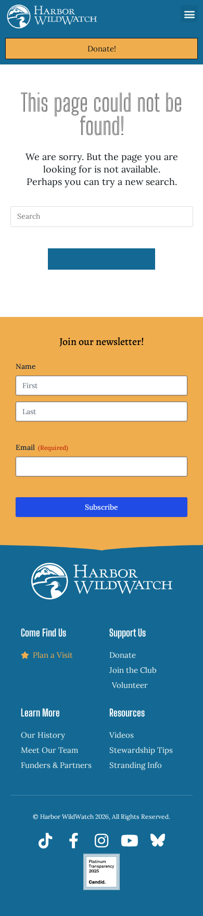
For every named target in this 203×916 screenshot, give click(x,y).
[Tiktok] (45, 840)
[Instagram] (101, 840)
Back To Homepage (101, 259)
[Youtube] (129, 840)
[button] (189, 13)
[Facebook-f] (73, 840)
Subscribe (101, 507)
